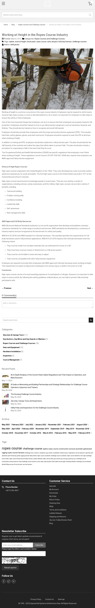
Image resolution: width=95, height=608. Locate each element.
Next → (90, 288)
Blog (13, 25)
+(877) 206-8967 (12, 490)
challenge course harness (29, 461)
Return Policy (54, 500)
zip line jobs (19, 464)
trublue (62, 453)
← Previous (6, 288)
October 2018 (7, 433)
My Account (54, 489)
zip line (77, 453)
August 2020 (82, 425)
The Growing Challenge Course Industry (26, 394)
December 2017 (21, 433)
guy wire (63, 459)
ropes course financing (16, 459)
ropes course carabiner (44, 456)
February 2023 (18, 425)
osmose (72, 449)
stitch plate (55, 461)
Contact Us (49, 599)
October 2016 (35, 433)
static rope (43, 461)
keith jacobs (15, 45)
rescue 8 (12, 464)
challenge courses (79, 42)
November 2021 (54, 425)
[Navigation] (3, 3)
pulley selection (38, 459)
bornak (27, 456)
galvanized (87, 449)
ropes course (41, 42)
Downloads (53, 493)
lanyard (55, 42)
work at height (20, 42)
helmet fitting (6, 464)
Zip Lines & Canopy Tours (13, 335)
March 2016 (48, 433)
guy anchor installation (53, 453)
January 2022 (41, 425)
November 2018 (82, 429)
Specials (52, 486)
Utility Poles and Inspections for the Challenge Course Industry (35, 408)
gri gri (74, 459)
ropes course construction (58, 449)
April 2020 (16, 429)
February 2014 (84, 433)
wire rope (83, 456)
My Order (53, 496)
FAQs (51, 506)
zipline (11, 42)
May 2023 (6, 425)
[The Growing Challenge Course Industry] (5, 395)
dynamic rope (84, 453)
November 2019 (42, 429)
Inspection (7, 356)
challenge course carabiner (59, 456)
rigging (5, 453)
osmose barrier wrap (15, 461)
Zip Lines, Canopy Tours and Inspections (26, 401)
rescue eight (62, 461)
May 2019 (70, 429)
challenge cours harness (32, 453)
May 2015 (73, 433)
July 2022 (29, 425)
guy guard (69, 459)
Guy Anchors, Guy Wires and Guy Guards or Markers (24, 339)
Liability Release (55, 513)
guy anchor (57, 459)
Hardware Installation (12, 351)
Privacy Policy (36, 599)
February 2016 (61, 433)
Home (6, 25)
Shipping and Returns (57, 517)
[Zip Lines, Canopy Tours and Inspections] (5, 402)
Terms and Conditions (57, 510)
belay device (33, 456)
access (66, 453)
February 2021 (69, 425)
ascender (79, 449)
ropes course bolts (48, 459)
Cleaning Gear (54, 503)
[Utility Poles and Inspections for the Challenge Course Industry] (5, 409)
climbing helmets (71, 461)
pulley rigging (21, 456)
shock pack (31, 42)
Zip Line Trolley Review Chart (60, 520)
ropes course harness (16, 453)
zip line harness (27, 464)
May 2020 (6, 429)
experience (72, 453)
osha (49, 42)
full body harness (65, 42)
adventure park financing (9, 456)
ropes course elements (73, 456)
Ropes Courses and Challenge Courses (31, 25)
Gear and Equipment (11, 347)
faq (89, 453)
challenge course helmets (83, 461)
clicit (91, 453)
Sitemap (61, 599)
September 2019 (57, 429)
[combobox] (47, 15)
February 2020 (28, 429)
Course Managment (11, 360)
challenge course (33, 448)
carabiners (42, 453)
